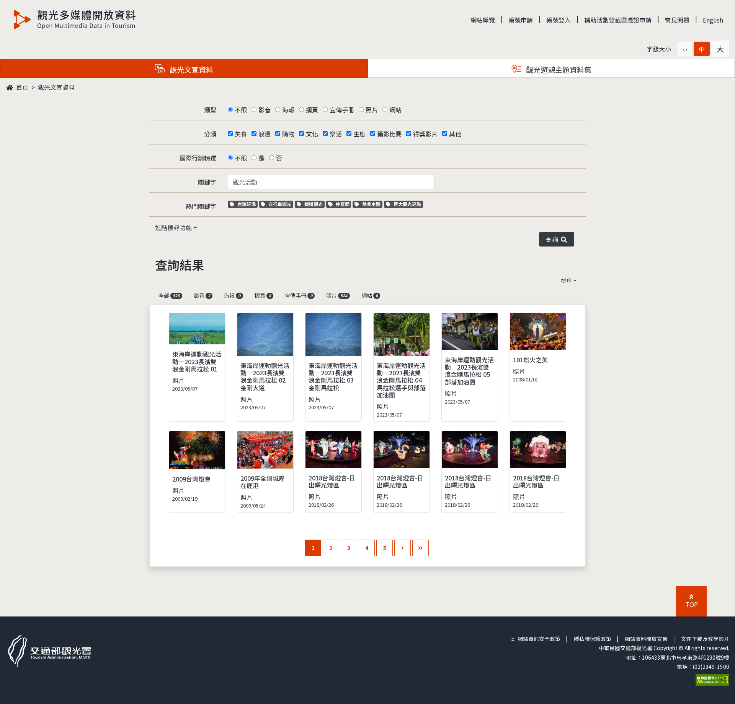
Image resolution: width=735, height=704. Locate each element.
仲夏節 (343, 204)
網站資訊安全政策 (539, 638)
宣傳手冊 (342, 109)
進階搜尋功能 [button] (174, 227)
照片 (372, 109)
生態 (359, 133)
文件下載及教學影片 (705, 638)
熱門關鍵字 (201, 206)
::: (512, 638)
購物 (288, 133)
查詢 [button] (553, 239)
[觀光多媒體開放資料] (75, 19)
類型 (210, 109)
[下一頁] (402, 548)
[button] (685, 49)
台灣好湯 (247, 204)
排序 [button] (566, 280)
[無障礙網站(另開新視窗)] (712, 679)
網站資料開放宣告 (646, 638)
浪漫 (264, 133)
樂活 (336, 133)
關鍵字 (207, 182)
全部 (169, 295)
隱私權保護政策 (592, 638)
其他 (455, 133)
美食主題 (372, 204)
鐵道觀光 (314, 204)
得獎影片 (425, 133)
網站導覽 (482, 19)
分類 (210, 133)
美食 (241, 133)
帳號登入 (558, 19)
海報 (288, 109)
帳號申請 (520, 19)
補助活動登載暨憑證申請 (618, 19)
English (713, 19)
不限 (241, 109)
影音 (264, 109)
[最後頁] (420, 548)
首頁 (21, 87)
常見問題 (677, 19)
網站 (395, 109)
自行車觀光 (279, 204)
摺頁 (312, 109)
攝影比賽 (389, 133)
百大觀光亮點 (407, 204)
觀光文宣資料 (56, 87)
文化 (312, 133)
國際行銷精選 (198, 157)
